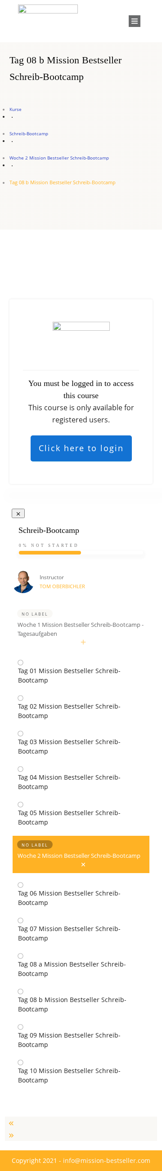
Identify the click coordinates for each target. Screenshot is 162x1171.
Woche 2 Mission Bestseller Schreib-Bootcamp (79, 856)
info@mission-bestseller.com (106, 1160)
